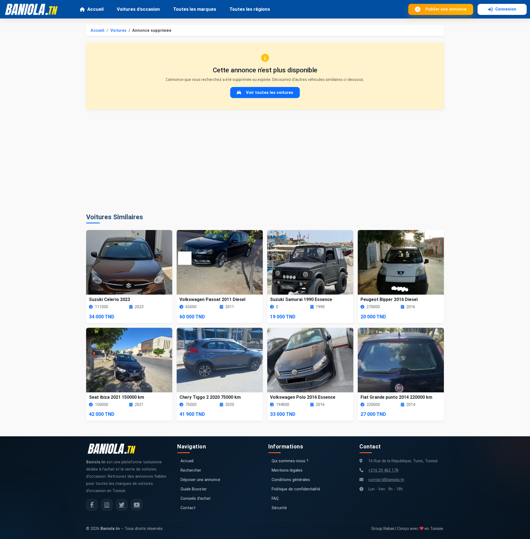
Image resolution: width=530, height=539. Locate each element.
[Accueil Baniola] (33, 9)
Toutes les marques (194, 9)
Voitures (118, 30)
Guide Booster (194, 489)
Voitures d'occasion (138, 9)
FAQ (275, 498)
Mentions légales (287, 470)
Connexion (505, 9)
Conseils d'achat (196, 498)
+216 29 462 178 (383, 470)
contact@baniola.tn (386, 479)
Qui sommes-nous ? (290, 461)
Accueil (95, 9)
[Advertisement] (265, 161)
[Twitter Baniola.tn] (122, 505)
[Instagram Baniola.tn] (107, 505)
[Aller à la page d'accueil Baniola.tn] (113, 448)
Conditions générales (291, 479)
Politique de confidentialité (296, 489)
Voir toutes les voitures (269, 92)
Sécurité (279, 508)
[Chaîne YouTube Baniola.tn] (136, 505)
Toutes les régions (249, 9)
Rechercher (191, 470)
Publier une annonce (446, 9)
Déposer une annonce (200, 479)
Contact (188, 508)
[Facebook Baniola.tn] (92, 505)
